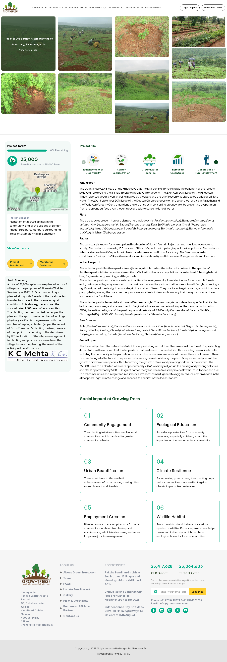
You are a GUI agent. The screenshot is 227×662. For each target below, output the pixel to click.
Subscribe (198, 591)
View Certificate (18, 248)
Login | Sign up (189, 7)
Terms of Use (104, 653)
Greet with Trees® (213, 7)
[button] (216, 162)
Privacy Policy (122, 653)
